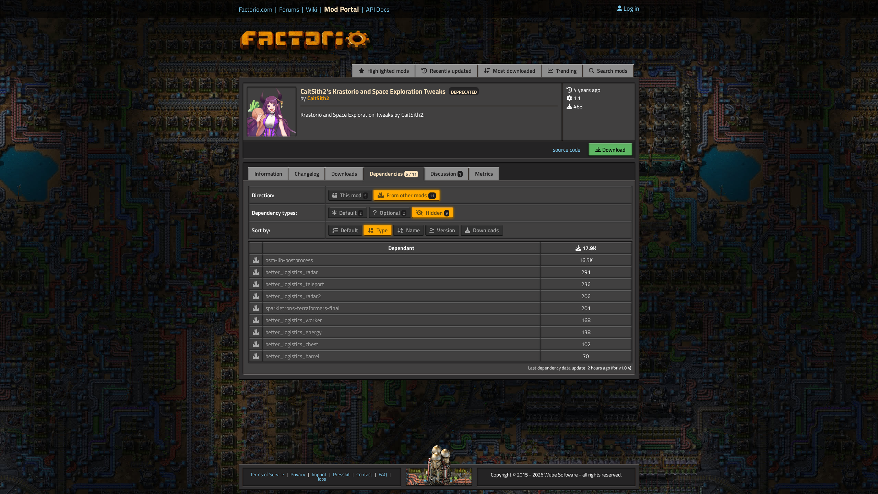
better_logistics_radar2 (293, 296)
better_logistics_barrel (292, 356)
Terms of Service (267, 474)
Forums (289, 10)
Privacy (297, 474)
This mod (353, 195)
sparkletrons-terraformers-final (302, 308)
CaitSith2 (318, 98)
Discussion (445, 173)
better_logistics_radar (291, 272)
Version (445, 230)
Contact (364, 474)
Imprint (319, 474)
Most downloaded (513, 71)
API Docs (377, 10)
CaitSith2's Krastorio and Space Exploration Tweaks (373, 91)
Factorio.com (255, 10)
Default (350, 213)
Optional (391, 213)
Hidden (436, 213)
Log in (631, 8)
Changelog (307, 173)
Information (268, 173)
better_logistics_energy (293, 332)
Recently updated (450, 71)
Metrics (484, 173)
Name (412, 230)
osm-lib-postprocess (289, 260)
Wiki (311, 10)
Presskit (341, 474)
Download (613, 149)
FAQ (383, 474)
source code (566, 149)
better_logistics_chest (291, 344)
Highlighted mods (387, 71)
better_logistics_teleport (294, 284)
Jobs (322, 479)
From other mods (410, 195)
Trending (566, 71)
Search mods (612, 71)
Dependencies (393, 173)
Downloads (344, 173)
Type (381, 230)
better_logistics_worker (293, 320)
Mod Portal (341, 9)
